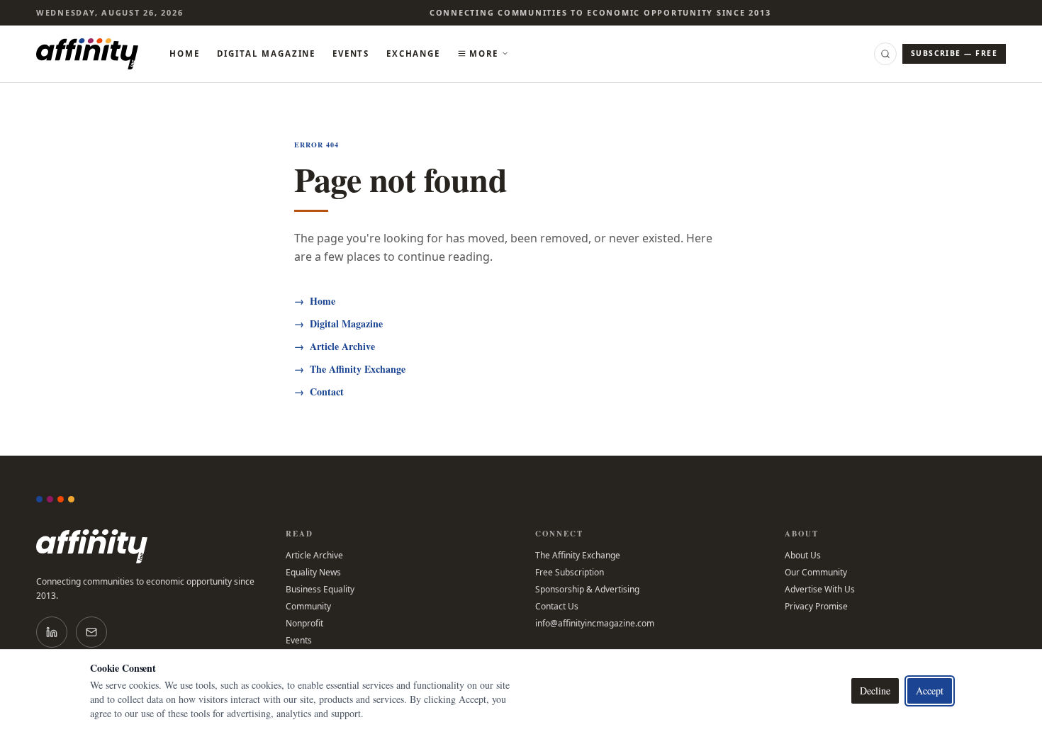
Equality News (313, 572)
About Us (803, 555)
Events (350, 53)
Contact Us (556, 606)
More (483, 53)
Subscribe (954, 53)
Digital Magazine (266, 53)
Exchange (413, 53)
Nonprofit (304, 623)
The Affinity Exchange (349, 369)
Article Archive (334, 346)
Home (184, 53)
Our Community (816, 572)
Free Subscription (569, 572)
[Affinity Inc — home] (87, 53)
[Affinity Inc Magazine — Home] (146, 546)
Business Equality (320, 589)
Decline (875, 690)
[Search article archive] (885, 54)
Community (308, 606)
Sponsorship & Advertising (587, 589)
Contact (319, 392)
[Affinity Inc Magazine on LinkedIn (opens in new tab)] (51, 632)
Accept (929, 690)
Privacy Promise (816, 606)
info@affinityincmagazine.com (594, 623)
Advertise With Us (820, 589)
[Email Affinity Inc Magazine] (91, 632)
